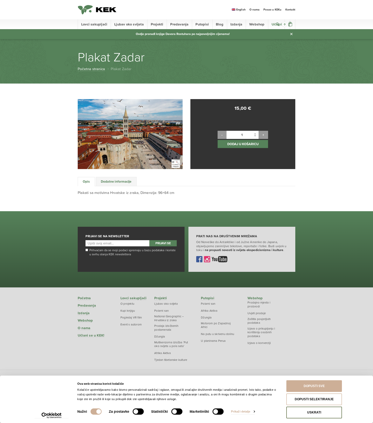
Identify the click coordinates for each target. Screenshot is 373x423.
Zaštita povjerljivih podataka (259, 321)
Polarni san (161, 310)
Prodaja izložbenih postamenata (166, 327)
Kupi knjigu (127, 310)
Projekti (157, 24)
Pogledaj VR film (131, 317)
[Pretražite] (278, 24)
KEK (97, 10)
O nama (254, 9)
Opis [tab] (86, 182)
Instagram (207, 259)
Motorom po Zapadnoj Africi (216, 325)
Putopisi (202, 24)
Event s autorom (131, 324)
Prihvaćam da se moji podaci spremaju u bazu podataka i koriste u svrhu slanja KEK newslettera (132, 252)
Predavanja (179, 24)
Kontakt (290, 9)
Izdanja (236, 24)
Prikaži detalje (240, 411)
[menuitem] (239, 10)
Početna (84, 298)
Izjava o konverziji (259, 343)
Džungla (159, 336)
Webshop (256, 24)
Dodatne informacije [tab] (116, 182)
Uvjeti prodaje (257, 313)
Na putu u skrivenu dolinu (217, 334)
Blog (219, 24)
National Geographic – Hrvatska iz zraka (169, 318)
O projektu (127, 303)
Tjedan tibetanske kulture (170, 360)
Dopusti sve (314, 386)
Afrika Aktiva (162, 353)
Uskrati (314, 412)
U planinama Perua (213, 341)
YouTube (219, 259)
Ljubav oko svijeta (129, 24)
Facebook (199, 259)
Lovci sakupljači (94, 24)
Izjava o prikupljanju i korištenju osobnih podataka (261, 332)
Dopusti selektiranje (314, 399)
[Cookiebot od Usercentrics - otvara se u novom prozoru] (52, 415)
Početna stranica (91, 69)
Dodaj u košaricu (243, 144)
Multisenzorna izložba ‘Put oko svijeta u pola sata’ (171, 344)
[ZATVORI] (291, 34)
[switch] (138, 411)
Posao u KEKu (272, 9)
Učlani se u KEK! (91, 335)
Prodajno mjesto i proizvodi (259, 304)
